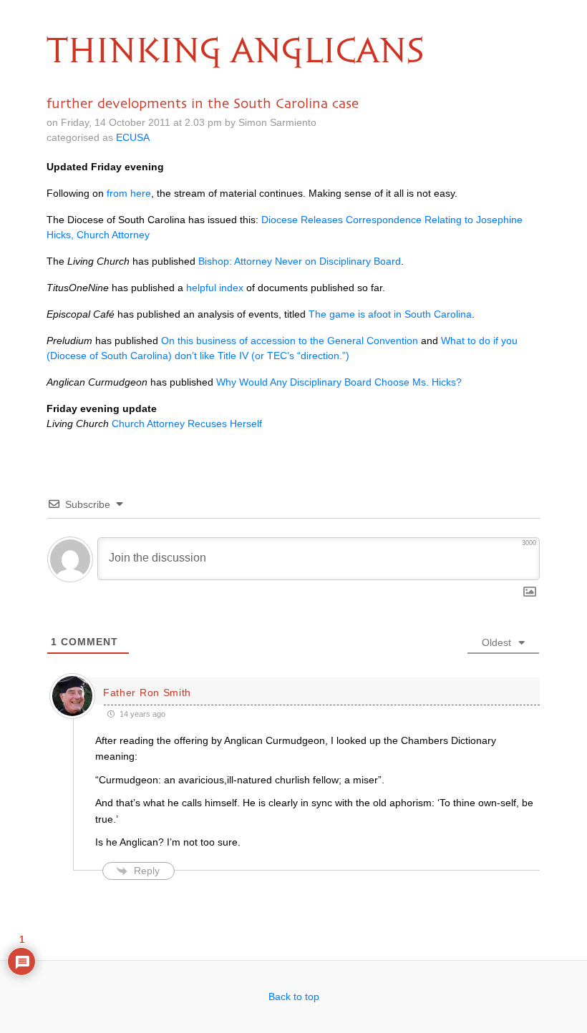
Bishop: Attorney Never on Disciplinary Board (299, 261)
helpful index (214, 287)
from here (129, 193)
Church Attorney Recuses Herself (187, 423)
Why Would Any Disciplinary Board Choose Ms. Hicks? (339, 382)
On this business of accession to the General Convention (289, 340)
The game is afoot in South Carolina (390, 314)
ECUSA (133, 137)
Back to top (293, 996)
